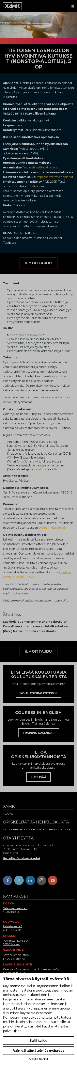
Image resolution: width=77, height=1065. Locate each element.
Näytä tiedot (38, 1059)
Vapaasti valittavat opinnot (41, 167)
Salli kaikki (39, 1040)
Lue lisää (38, 777)
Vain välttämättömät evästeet (38, 1051)
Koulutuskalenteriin (38, 693)
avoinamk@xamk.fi (52, 527)
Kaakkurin (40, 469)
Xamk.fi (10, 813)
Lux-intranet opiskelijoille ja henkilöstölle (37, 829)
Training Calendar (38, 733)
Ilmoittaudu (38, 263)
